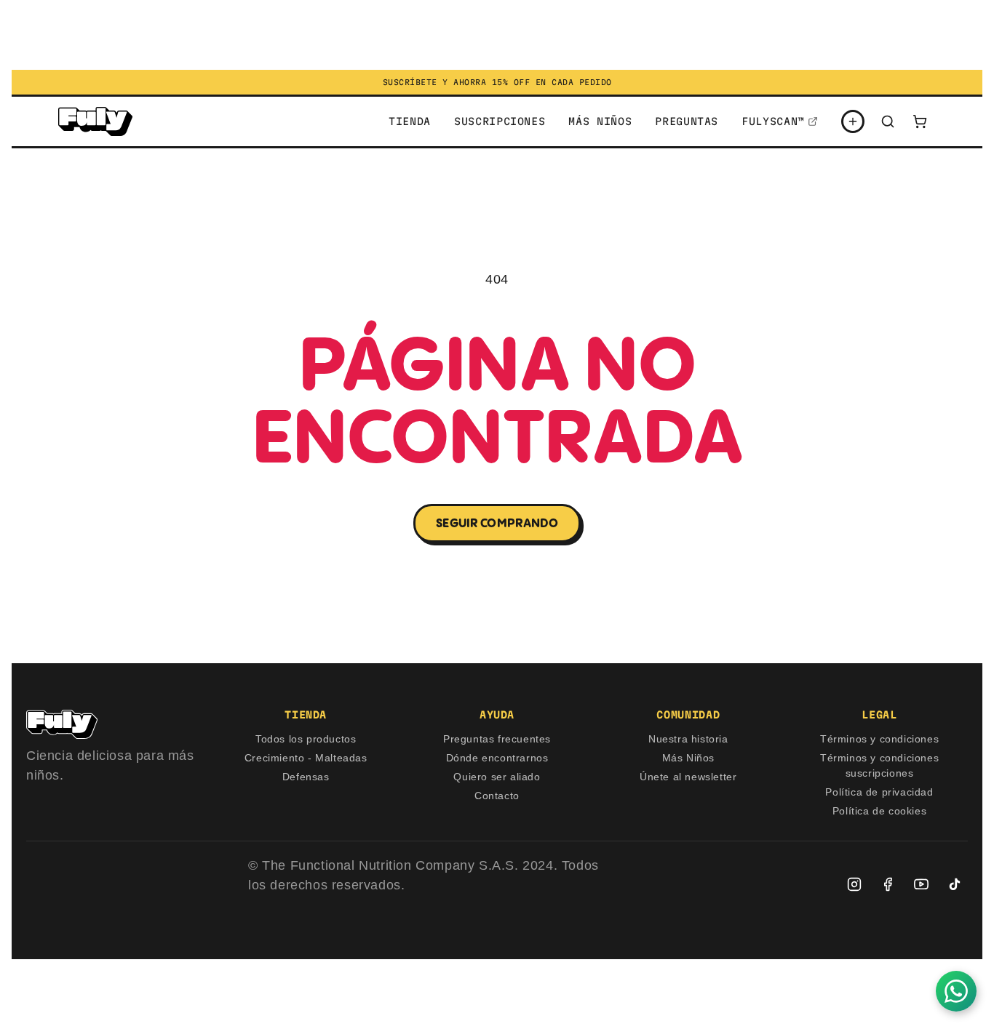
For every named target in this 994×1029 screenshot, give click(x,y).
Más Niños (688, 758)
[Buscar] (888, 121)
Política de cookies (879, 811)
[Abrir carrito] (920, 121)
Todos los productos (305, 739)
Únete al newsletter (688, 776)
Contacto (497, 795)
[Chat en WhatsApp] (956, 991)
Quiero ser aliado (496, 776)
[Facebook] (888, 884)
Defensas (306, 776)
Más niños (600, 121)
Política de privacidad (879, 792)
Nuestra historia (688, 739)
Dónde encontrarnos (497, 758)
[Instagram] (854, 884)
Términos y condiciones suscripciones (879, 765)
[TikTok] (955, 884)
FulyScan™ (773, 121)
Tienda (410, 121)
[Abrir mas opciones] (852, 121)
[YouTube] (921, 884)
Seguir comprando (497, 522)
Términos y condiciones (879, 739)
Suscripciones (499, 121)
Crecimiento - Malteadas (305, 758)
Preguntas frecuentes (497, 739)
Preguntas (686, 121)
